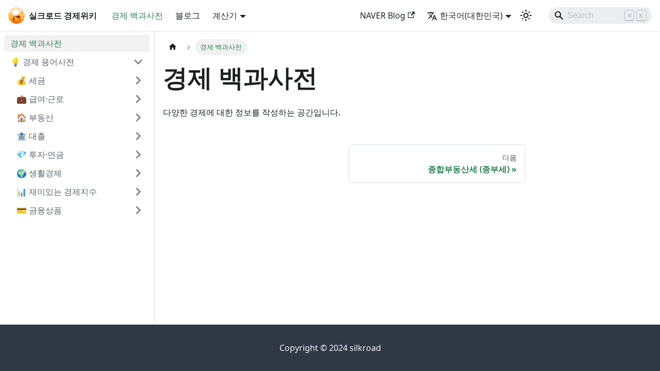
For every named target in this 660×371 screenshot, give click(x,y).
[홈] (173, 47)
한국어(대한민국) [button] (471, 15)
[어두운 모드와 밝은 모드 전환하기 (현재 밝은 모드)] (526, 15)
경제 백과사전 (137, 15)
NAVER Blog (382, 15)
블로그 (187, 15)
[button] (77, 62)
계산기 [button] (224, 15)
